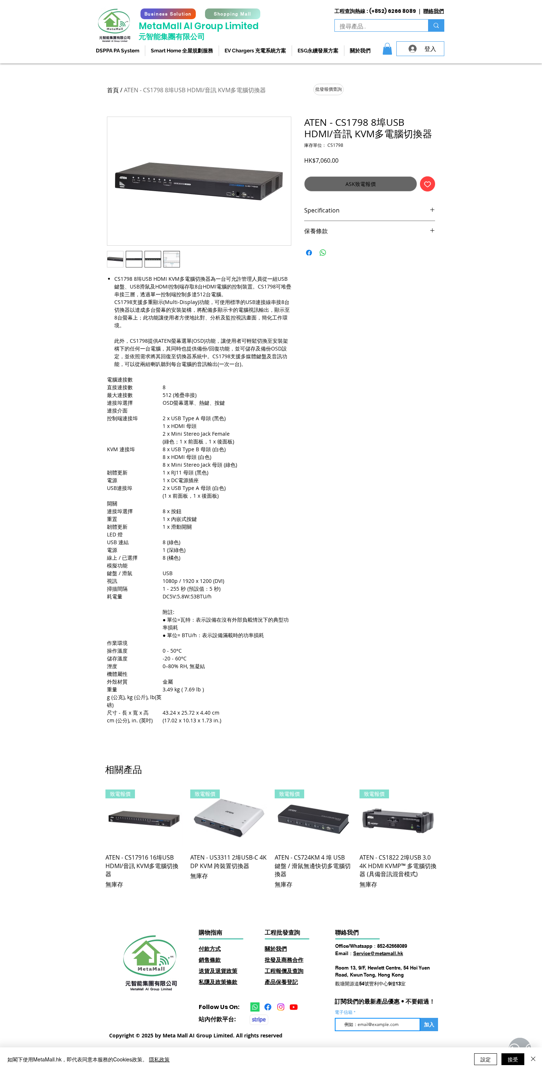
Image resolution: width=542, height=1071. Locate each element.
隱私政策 (159, 1059)
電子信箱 (344, 1012)
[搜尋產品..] (436, 25)
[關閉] (533, 1059)
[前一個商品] (94, 818)
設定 (485, 1059)
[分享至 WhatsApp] (323, 252)
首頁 (113, 90)
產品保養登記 (281, 982)
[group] (271, 839)
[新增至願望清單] (427, 183)
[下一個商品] (447, 818)
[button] (387, 49)
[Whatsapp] (255, 1007)
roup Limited (230, 26)
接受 (513, 1059)
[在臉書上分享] (309, 252)
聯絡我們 (433, 11)
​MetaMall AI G (170, 26)
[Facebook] (267, 1007)
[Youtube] (293, 1007)
